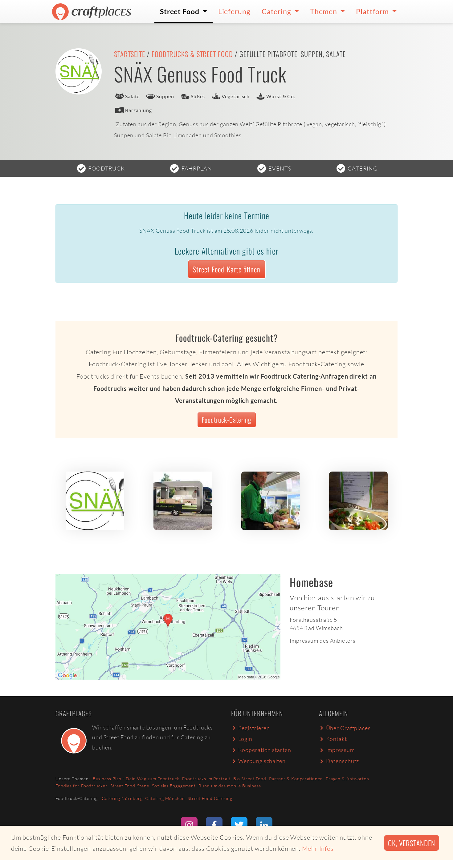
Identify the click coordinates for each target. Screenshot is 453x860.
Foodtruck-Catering (226, 419)
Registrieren (254, 728)
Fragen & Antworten (347, 778)
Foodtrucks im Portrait (206, 778)
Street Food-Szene (129, 785)
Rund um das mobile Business (229, 785)
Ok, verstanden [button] (411, 843)
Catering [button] (277, 11)
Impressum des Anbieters (323, 640)
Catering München (165, 798)
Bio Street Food (250, 778)
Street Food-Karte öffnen (226, 269)
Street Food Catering (210, 798)
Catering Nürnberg (122, 798)
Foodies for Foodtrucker (81, 785)
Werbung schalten (262, 761)
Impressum (340, 749)
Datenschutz (342, 761)
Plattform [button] (373, 11)
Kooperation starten (264, 749)
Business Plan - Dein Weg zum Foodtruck (136, 778)
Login (245, 738)
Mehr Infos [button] (318, 848)
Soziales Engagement (174, 785)
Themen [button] (324, 11)
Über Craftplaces (348, 728)
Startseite (129, 54)
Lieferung (234, 11)
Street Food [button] (180, 11)
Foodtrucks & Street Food (192, 54)
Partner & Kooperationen (296, 778)
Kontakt (336, 738)
